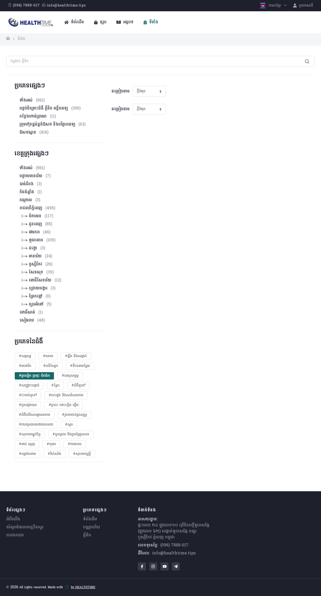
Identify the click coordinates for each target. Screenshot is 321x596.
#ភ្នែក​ (55, 385)
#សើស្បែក (50, 366)
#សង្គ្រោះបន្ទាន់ (29, 385)
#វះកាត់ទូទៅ (28, 395)
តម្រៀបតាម (121, 91)
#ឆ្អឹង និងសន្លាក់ (76, 356)
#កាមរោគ (75, 444)
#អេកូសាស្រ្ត (70, 375)
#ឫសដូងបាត (28, 405)
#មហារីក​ (25, 366)
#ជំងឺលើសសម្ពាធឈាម (34, 415)
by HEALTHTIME (83, 587)
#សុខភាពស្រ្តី (82, 454)
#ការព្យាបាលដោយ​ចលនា (36, 424)
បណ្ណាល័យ (91, 527)
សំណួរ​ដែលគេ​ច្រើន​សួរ (24, 527)
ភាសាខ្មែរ (274, 5)
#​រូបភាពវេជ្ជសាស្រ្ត (74, 415)
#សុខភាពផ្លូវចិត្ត (30, 434)
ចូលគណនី (305, 5)
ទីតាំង (153, 22)
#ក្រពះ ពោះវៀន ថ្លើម (63, 405)
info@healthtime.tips (174, 553)
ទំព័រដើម (77, 22)
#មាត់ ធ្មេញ (27, 444)
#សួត (69, 424)
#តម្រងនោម (27, 454)
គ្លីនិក (87, 535)
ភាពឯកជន (15, 535)
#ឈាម (48, 356)
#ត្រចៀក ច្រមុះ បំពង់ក (34, 375)
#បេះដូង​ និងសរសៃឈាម (66, 395)
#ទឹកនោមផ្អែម (80, 366)
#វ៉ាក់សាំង (54, 454)
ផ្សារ (102, 22)
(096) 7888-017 (174, 545)
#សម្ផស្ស (25, 356)
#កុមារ (51, 444)
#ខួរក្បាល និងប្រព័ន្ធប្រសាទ (70, 434)
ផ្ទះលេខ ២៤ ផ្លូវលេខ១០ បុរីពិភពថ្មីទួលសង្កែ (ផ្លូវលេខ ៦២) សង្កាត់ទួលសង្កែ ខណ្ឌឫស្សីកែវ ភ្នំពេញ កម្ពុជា (173, 531)
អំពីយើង (13, 519)
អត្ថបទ (127, 22)
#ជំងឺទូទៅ (78, 385)
